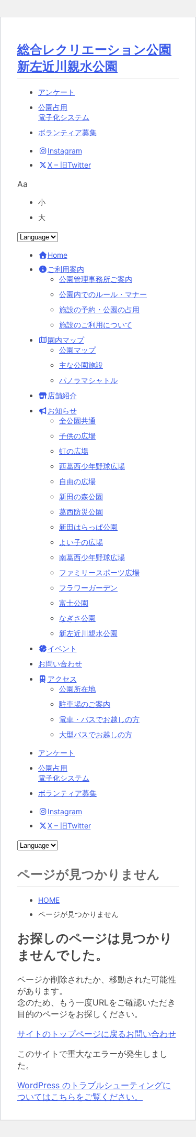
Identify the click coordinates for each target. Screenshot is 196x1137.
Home (57, 254)
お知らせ (62, 410)
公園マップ (77, 349)
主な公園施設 (81, 364)
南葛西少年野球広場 (92, 557)
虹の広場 (73, 450)
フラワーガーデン (88, 587)
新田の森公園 (81, 496)
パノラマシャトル (88, 380)
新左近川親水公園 (88, 633)
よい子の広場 (81, 542)
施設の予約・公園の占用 (99, 309)
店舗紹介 (62, 395)
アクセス (62, 678)
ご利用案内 (66, 269)
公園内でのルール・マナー (103, 294)
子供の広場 (77, 435)
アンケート (56, 92)
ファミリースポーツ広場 (99, 572)
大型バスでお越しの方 (95, 734)
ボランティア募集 (67, 132)
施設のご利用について (95, 324)
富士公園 (73, 602)
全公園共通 (77, 420)
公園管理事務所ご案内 (95, 279)
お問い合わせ (60, 663)
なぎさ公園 (77, 618)
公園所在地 (77, 688)
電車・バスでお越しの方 (99, 719)
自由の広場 (77, 481)
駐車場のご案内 (84, 703)
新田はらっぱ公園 (88, 526)
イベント (62, 648)
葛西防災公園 (81, 511)
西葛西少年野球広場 (92, 466)
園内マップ (66, 339)
